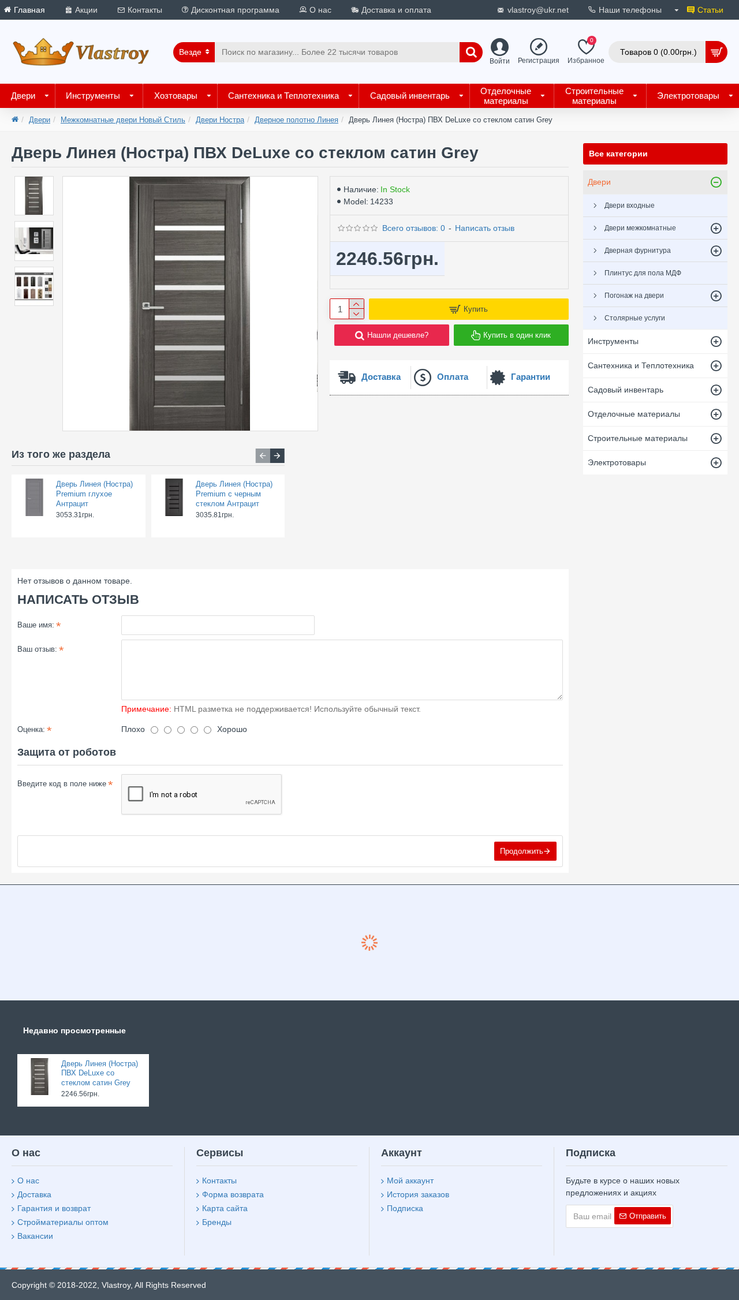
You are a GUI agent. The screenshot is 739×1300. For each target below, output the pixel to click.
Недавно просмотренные (74, 1030)
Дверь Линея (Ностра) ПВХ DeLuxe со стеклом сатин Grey (99, 1073)
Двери (39, 119)
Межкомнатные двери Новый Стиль (123, 119)
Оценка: (31, 729)
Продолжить (521, 851)
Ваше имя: (35, 625)
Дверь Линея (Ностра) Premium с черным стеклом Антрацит (234, 494)
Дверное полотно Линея (296, 119)
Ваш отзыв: (37, 649)
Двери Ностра (220, 119)
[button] (263, 456)
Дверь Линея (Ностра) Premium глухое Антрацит (94, 494)
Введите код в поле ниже (61, 783)
